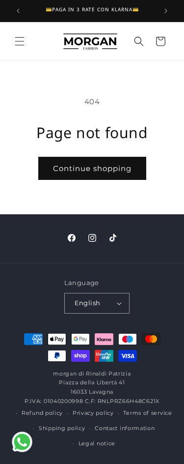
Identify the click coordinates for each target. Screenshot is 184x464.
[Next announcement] (166, 11)
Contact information (125, 428)
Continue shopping (92, 168)
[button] (19, 41)
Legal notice (97, 443)
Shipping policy (62, 428)
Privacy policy (93, 412)
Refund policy (42, 412)
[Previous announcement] (18, 11)
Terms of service (147, 412)
